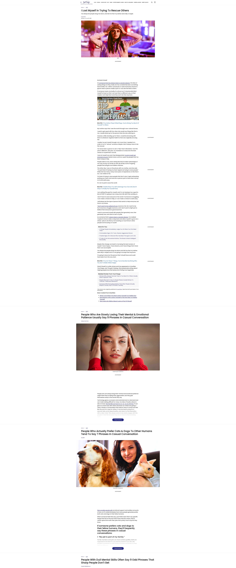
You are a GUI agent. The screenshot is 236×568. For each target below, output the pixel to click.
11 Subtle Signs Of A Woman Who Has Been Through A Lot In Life (117, 235)
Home (82, 7)
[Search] (151, 2)
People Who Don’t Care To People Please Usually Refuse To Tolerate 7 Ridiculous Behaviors (116, 280)
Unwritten (83, 16)
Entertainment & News (118, 2)
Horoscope (103, 2)
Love (95, 2)
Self (108, 2)
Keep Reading (118, 419)
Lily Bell (83, 437)
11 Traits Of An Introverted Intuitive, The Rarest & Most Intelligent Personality (117, 239)
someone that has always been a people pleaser (114, 83)
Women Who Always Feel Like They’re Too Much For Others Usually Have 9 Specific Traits (118, 276)
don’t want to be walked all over (108, 206)
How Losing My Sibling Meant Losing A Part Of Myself (116, 301)
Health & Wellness (129, 2)
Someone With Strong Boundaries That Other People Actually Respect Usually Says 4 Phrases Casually (117, 284)
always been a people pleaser (118, 217)
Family (111, 2)
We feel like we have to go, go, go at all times (120, 404)
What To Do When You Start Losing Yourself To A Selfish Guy (118, 295)
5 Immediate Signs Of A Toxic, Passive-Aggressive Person (116, 233)
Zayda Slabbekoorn (86, 566)
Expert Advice (145, 2)
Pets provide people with (105, 510)
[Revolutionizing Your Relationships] (86, 2)
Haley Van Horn (84, 321)
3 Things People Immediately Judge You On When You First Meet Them (117, 230)
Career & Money (137, 2)
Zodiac (98, 2)
